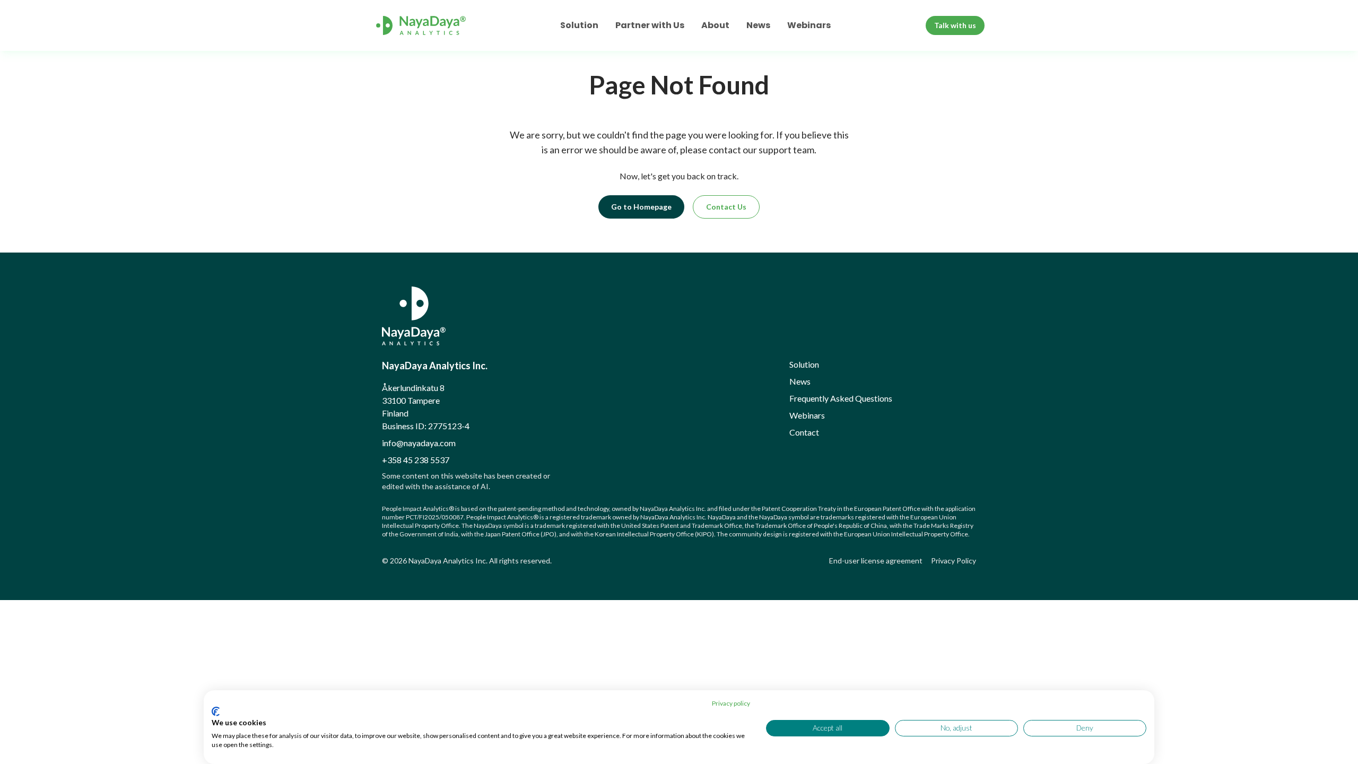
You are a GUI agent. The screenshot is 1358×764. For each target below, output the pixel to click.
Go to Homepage (641, 206)
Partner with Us (649, 25)
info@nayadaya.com (419, 443)
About (715, 25)
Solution (579, 25)
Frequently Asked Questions (840, 398)
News (758, 25)
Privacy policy (731, 703)
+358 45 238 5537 (415, 460)
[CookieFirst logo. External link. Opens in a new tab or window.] (216, 711)
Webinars (809, 25)
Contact (804, 432)
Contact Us (726, 206)
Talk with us (955, 25)
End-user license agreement (875, 560)
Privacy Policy (953, 560)
